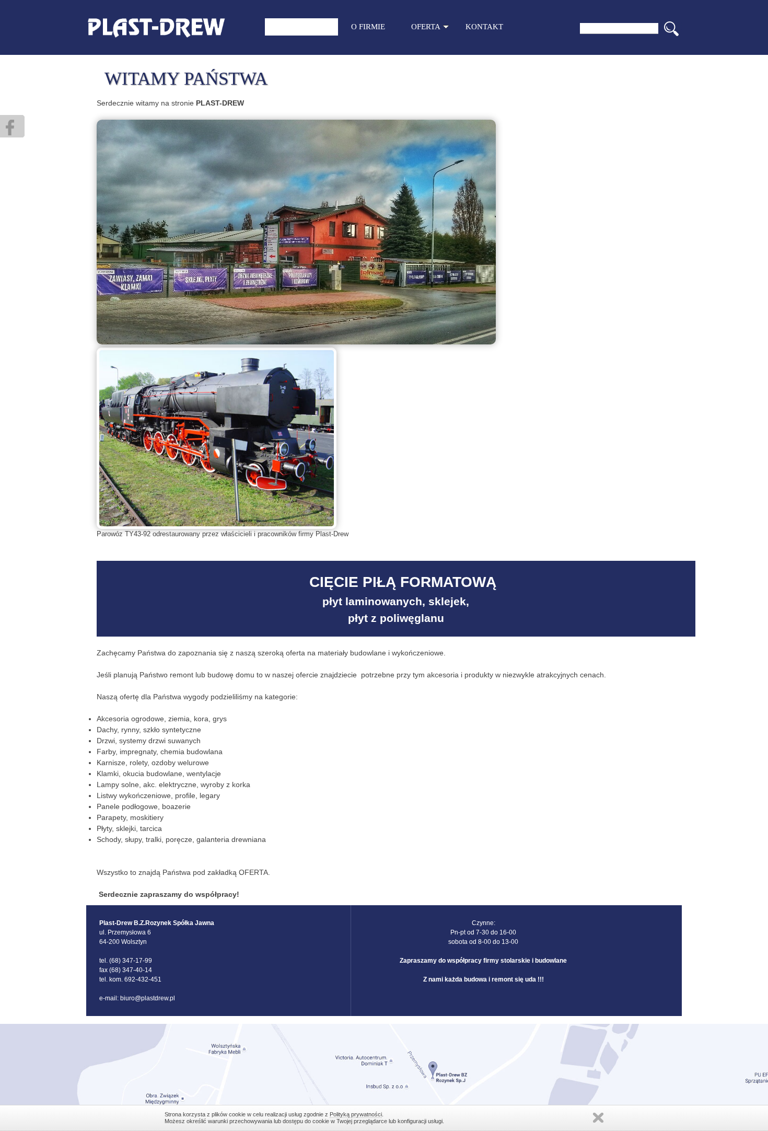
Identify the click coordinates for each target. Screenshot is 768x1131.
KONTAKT (484, 26)
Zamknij (598, 1118)
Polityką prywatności (356, 1114)
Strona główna (301, 26)
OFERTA (425, 26)
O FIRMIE (368, 26)
